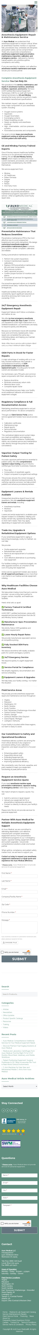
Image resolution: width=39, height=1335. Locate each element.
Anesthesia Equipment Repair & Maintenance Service (19, 36)
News (32, 1316)
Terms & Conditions (28, 1322)
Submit (19, 1230)
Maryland (5, 1282)
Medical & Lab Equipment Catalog (22, 1312)
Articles (6, 1009)
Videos (5, 1027)
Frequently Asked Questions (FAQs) (16, 1320)
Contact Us (15, 1322)
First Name (7, 873)
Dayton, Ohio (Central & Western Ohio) (16, 1301)
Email (4, 889)
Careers (5, 1322)
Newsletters (7, 1012)
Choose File (11, 942)
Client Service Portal (10, 1316)
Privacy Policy (31, 1325)
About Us (6, 1318)
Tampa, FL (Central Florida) (12, 1296)
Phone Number (9, 912)
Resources (7, 1021)
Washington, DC (8, 1284)
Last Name (6, 881)
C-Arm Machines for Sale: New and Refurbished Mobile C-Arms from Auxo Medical (16, 1069)
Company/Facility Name (12, 897)
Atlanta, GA (6, 1298)
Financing (23, 1316)
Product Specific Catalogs (13, 1018)
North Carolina (7, 1286)
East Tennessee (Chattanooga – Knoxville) (18, 1290)
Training (6, 1024)
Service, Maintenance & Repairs (15, 1314)
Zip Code (6, 904)
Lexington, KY (7, 1294)
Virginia (4, 1280)
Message (6, 920)
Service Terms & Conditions (13, 1325)
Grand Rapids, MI (8, 1292)
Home (5, 1312)
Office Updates (8, 1015)
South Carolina (7, 1288)
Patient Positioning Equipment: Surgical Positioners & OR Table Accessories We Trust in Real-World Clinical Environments (19, 1062)
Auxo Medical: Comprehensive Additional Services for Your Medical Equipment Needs (18, 1042)
